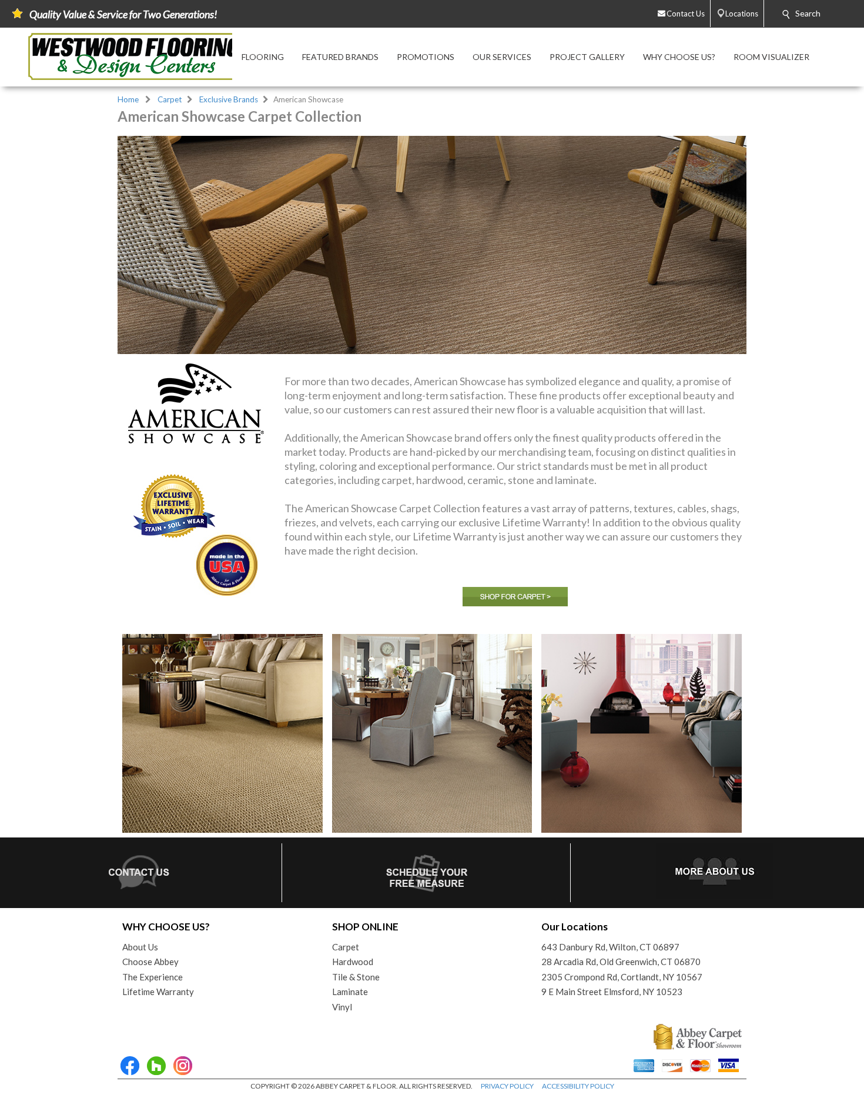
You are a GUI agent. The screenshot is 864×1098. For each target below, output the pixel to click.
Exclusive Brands (228, 99)
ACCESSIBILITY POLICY (578, 1086)
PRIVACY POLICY (507, 1086)
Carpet (170, 99)
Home (128, 99)
